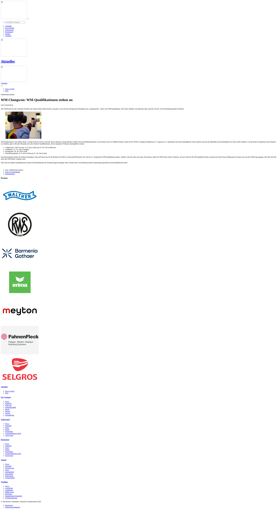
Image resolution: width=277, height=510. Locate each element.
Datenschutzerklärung (12, 507)
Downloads (9, 474)
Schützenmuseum (11, 498)
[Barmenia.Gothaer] (20, 267)
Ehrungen (8, 494)
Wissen (7, 411)
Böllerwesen (9, 492)
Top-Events (9, 435)
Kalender (8, 403)
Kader (7, 430)
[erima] (20, 296)
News (7, 402)
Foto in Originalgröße (12, 172)
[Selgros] (20, 383)
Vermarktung (9, 415)
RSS (6, 393)
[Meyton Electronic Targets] (20, 325)
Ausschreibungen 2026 (13, 433)
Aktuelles (8, 61)
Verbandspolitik (10, 407)
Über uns (8, 405)
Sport (7, 428)
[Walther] (20, 209)
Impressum (9, 505)
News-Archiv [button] (9, 89)
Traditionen (9, 490)
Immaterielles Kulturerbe (13, 496)
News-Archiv (9, 391)
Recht (7, 409)
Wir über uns (9, 468)
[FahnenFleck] (20, 354)
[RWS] (20, 238)
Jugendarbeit (9, 472)
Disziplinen (9, 431)
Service (7, 413)
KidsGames (9, 476)
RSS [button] (6, 91)
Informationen (10, 174)
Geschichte (9, 488)
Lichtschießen (10, 478)
